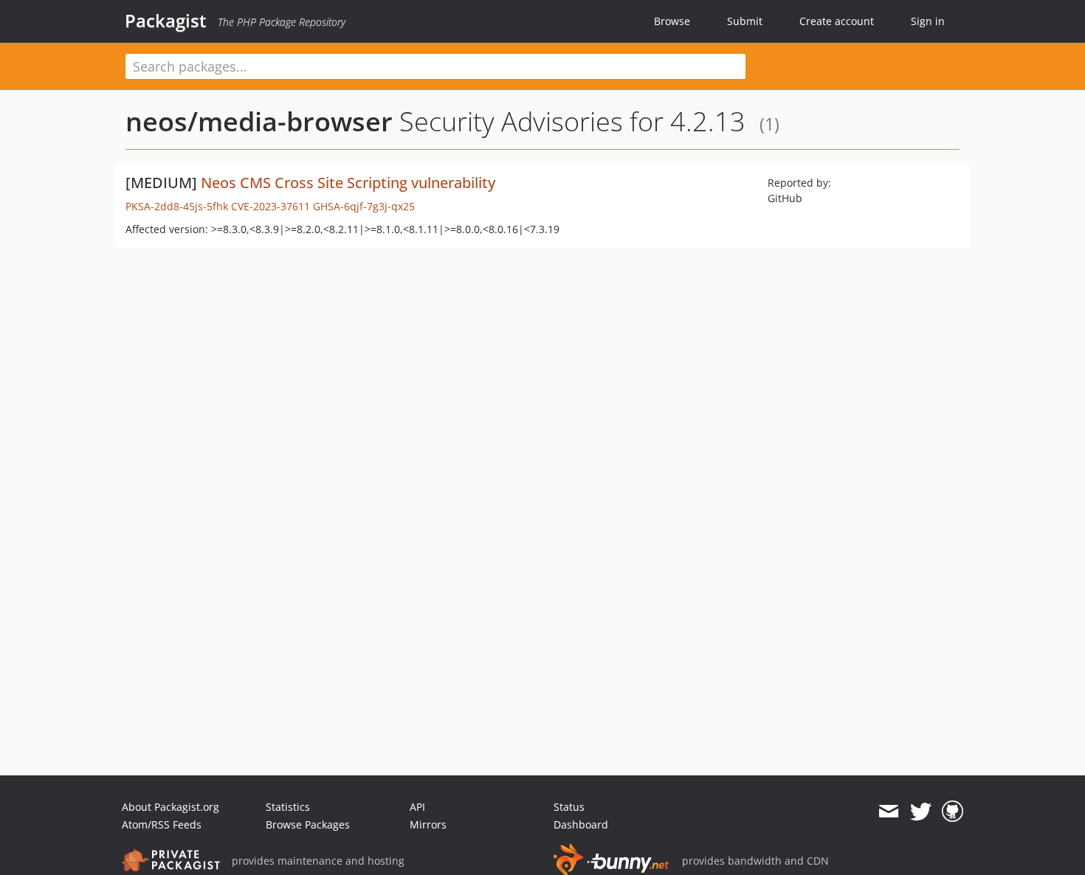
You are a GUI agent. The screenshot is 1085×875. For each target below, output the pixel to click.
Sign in (928, 21)
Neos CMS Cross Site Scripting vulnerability (348, 183)
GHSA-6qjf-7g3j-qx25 (364, 206)
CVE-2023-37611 (270, 206)
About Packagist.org (170, 807)
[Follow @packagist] (920, 811)
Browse (672, 21)
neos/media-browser (259, 121)
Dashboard (581, 824)
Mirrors (428, 824)
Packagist (166, 20)
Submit (744, 21)
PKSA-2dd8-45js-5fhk (176, 206)
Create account (836, 21)
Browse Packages (308, 824)
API (417, 807)
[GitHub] (952, 811)
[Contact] (888, 811)
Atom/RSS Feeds (162, 824)
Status (569, 807)
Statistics (288, 807)
